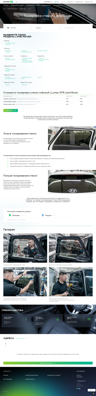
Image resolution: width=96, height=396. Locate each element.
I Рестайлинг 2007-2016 (10, 43)
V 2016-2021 (7, 52)
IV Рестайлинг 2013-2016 (42, 50)
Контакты (79, 375)
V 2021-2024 (41, 60)
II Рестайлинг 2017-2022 (10, 78)
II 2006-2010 (24, 59)
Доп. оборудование (46, 5)
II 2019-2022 (7, 44)
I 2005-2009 (7, 77)
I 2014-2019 (7, 58)
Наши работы (80, 376)
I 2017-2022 (7, 84)
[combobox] (19, 27)
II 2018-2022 (7, 70)
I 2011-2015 (7, 68)
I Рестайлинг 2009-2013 (26, 77)
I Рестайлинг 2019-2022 (10, 59)
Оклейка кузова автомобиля (17, 5)
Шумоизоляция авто (58, 5)
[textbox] (19, 27)
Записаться (9, 110)
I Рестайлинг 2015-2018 (10, 69)
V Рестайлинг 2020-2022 (26, 52)
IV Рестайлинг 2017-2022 (43, 59)
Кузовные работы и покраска (33, 5)
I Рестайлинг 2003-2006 (27, 58)
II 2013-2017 (39, 77)
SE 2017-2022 (24, 84)
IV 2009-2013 (24, 50)
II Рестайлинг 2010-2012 (27, 60)
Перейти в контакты (20, 338)
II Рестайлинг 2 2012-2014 (27, 62)
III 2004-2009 (8, 50)
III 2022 (22, 78)
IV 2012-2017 (41, 58)
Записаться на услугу (46, 363)
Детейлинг (5, 5)
